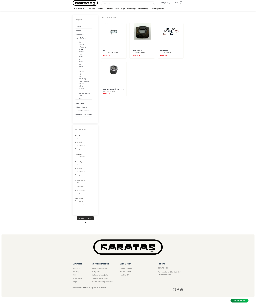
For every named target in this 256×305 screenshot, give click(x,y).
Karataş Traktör (125, 271)
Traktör (92, 9)
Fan (80, 59)
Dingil (114, 17)
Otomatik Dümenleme (84, 115)
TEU (78, 149)
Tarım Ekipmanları (157, 9)
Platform (81, 83)
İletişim (74, 282)
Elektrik (81, 57)
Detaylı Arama (77, 278)
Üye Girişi (75, 271)
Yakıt (80, 98)
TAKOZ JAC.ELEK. (137, 51)
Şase (80, 91)
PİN (104, 51)
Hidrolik (81, 66)
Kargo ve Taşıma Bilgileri (100, 278)
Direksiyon (82, 52)
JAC (78, 138)
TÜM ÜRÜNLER (79, 9)
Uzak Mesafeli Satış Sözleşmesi (102, 282)
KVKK (74, 275)
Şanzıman (82, 88)
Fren (80, 64)
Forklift (100, 9)
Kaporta (81, 71)
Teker (80, 96)
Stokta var (80, 201)
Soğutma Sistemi (84, 93)
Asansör (81, 44)
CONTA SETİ (164, 51)
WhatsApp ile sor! (240, 300)
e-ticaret (84, 288)
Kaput (80, 74)
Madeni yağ (82, 79)
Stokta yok (80, 205)
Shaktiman (109, 9)
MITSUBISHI (81, 146)
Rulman (81, 86)
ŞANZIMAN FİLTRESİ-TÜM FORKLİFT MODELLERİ (118, 89)
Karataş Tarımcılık (126, 268)
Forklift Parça (120, 9)
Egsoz (80, 54)
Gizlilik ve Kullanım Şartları (100, 275)
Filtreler (81, 62)
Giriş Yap (165, 3)
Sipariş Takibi (96, 271)
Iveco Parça (131, 9)
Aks (80, 42)
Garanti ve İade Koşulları (100, 268)
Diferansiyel (82, 47)
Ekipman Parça (143, 9)
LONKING (80, 142)
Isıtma (81, 69)
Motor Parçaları (84, 81)
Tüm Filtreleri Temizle (85, 218)
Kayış (80, 76)
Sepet (178, 2)
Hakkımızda (76, 268)
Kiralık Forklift (124, 275)
